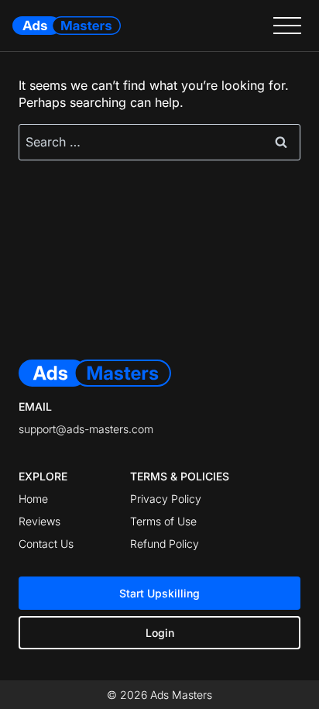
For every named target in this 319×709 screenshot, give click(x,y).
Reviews (39, 521)
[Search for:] (159, 142)
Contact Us (46, 543)
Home (33, 498)
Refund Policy (164, 543)
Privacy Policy (165, 498)
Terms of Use (163, 521)
